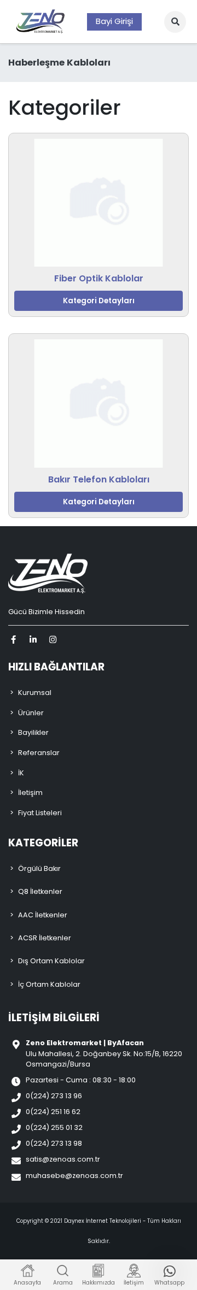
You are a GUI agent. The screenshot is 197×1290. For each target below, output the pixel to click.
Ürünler (31, 712)
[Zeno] (40, 21)
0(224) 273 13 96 (54, 1095)
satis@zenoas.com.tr (63, 1159)
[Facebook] (14, 639)
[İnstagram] (54, 639)
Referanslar (39, 752)
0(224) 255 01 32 (54, 1127)
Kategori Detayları (99, 301)
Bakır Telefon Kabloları (98, 479)
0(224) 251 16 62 (53, 1111)
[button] (175, 22)
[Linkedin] (34, 639)
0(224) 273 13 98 (54, 1143)
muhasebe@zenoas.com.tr (74, 1175)
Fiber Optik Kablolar (98, 278)
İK (21, 772)
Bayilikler (33, 732)
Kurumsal (34, 692)
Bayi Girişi (114, 21)
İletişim (30, 792)
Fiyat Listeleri (40, 812)
